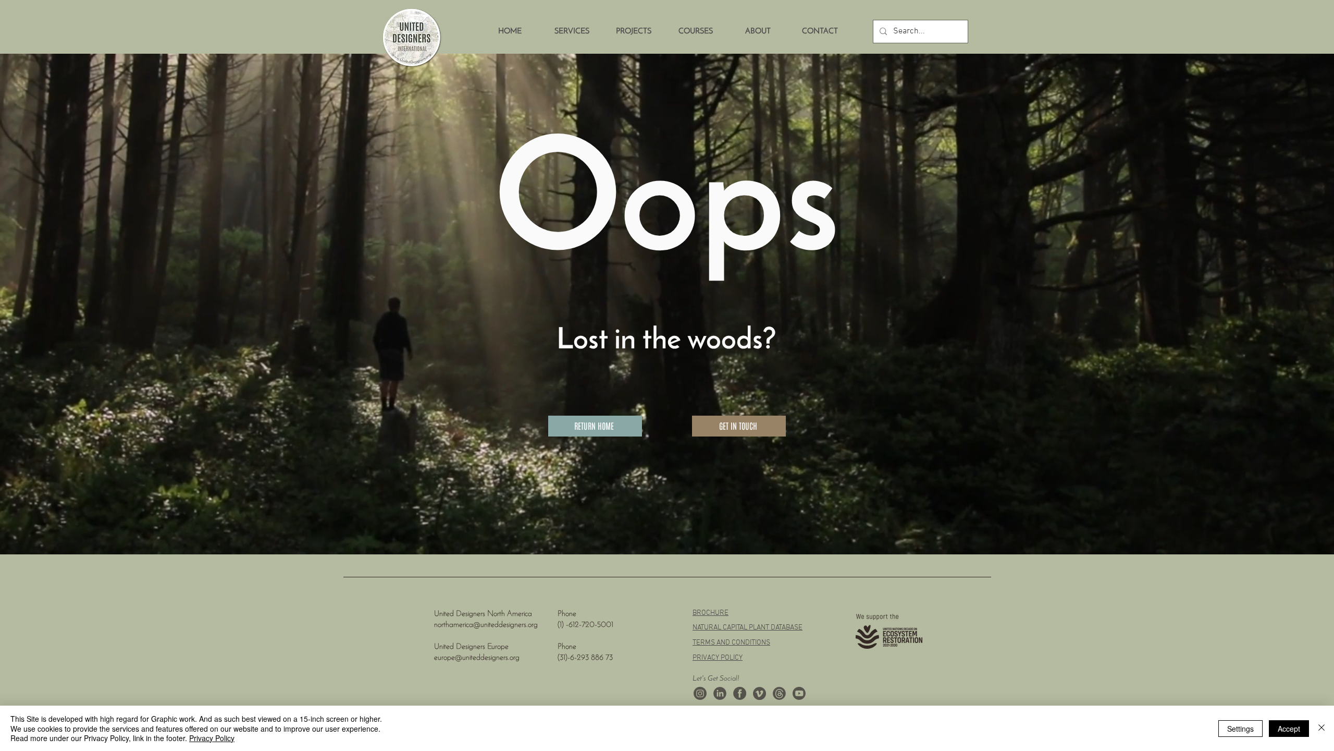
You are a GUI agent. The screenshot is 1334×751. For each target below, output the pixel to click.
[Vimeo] (759, 693)
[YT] (799, 693)
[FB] (739, 693)
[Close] (1321, 728)
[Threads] (779, 693)
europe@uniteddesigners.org (477, 658)
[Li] (719, 693)
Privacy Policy (211, 738)
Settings (1240, 728)
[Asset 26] (700, 693)
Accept (1289, 728)
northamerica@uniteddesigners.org (486, 625)
